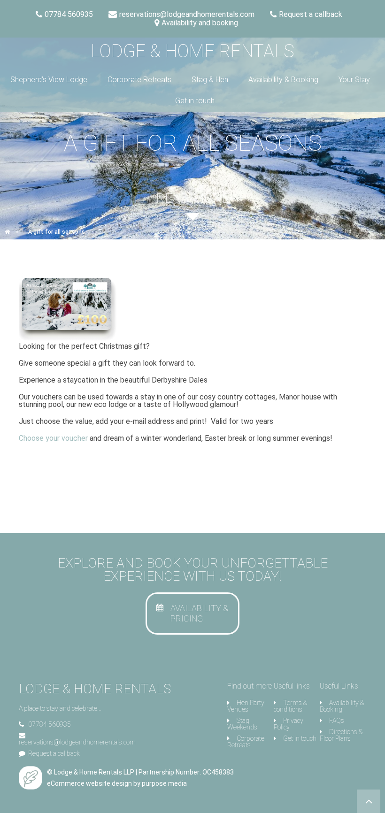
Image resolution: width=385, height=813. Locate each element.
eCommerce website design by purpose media (117, 783)
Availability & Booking (283, 79)
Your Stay (354, 79)
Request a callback (54, 753)
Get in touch (195, 100)
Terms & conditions (290, 706)
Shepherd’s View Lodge (48, 79)
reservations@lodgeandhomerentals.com (77, 742)
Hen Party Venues (245, 706)
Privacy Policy (288, 724)
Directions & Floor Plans (341, 735)
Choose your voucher (53, 438)
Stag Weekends (242, 724)
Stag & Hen (210, 79)
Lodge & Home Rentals (192, 51)
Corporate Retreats (139, 79)
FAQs (336, 720)
